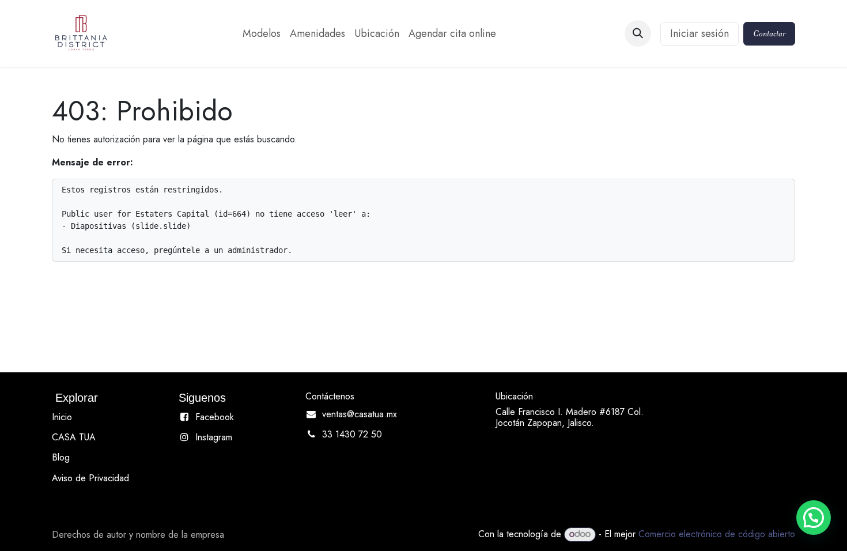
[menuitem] (261, 33)
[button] (638, 33)
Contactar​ (769, 33)
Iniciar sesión (699, 33)
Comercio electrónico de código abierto (716, 534)
